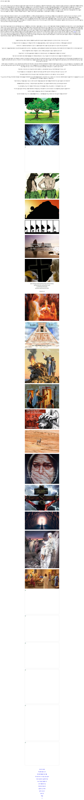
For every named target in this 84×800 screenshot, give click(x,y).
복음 (42, 795)
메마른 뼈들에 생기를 (42, 774)
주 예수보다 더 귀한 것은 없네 (42, 776)
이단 (75, 31)
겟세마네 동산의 (42, 786)
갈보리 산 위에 (42, 788)
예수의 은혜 (42, 769)
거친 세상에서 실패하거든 (42, 779)
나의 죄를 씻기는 (42, 783)
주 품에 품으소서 (42, 771)
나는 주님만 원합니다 (42, 781)
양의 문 (42, 793)
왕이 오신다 (42, 791)
